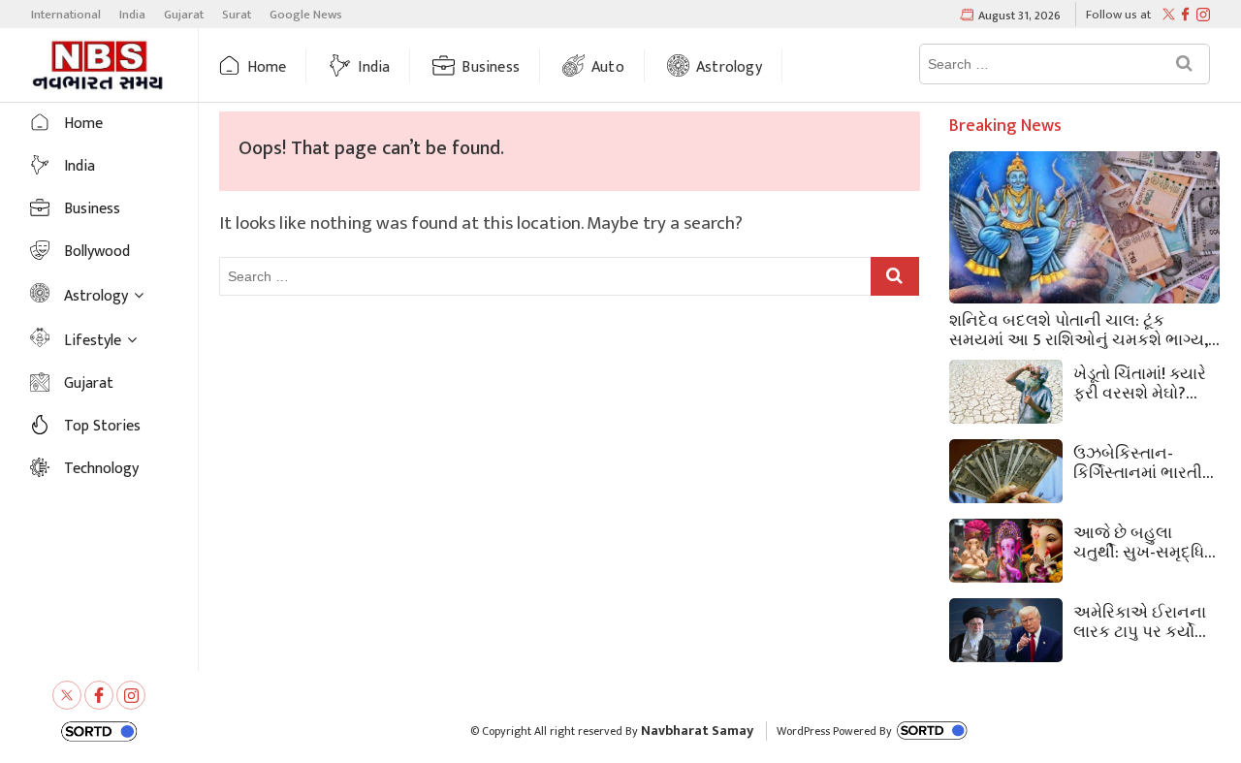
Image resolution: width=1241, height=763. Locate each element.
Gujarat (184, 14)
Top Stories (102, 426)
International (66, 14)
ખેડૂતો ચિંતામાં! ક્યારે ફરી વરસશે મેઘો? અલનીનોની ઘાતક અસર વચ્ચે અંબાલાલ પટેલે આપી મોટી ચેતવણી (1146, 382)
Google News (306, 14)
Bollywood (97, 251)
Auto (607, 67)
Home (267, 67)
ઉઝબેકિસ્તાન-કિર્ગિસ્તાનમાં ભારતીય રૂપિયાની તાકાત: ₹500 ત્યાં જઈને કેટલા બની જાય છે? (1144, 461)
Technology (101, 469)
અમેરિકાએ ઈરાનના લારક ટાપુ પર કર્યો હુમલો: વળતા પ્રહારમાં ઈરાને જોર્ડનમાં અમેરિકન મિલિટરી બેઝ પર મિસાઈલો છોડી (1139, 620)
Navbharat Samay (697, 730)
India (132, 14)
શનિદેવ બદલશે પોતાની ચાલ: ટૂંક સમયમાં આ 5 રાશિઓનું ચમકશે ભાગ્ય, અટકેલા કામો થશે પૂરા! (1078, 328)
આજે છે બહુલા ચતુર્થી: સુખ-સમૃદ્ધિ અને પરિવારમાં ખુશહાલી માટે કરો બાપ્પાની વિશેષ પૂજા (1139, 541)
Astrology (729, 67)
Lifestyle (92, 341)
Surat (236, 14)
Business (490, 67)
